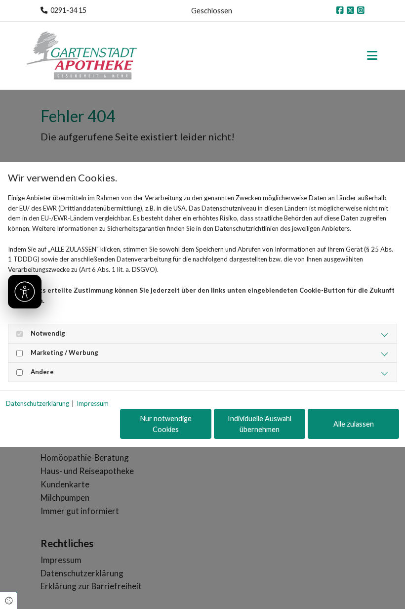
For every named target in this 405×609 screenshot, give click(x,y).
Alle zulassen (353, 424)
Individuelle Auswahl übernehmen (259, 424)
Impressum (93, 403)
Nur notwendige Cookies (166, 424)
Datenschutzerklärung (37, 403)
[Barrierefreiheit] (24, 291)
